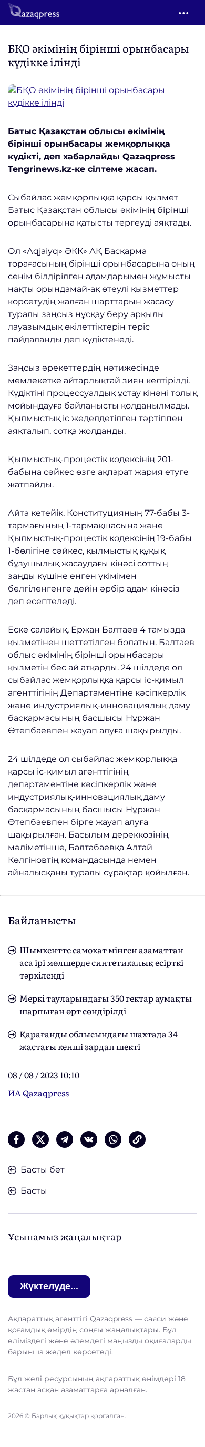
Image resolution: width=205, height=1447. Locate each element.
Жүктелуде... (49, 1286)
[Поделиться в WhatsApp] (113, 1139)
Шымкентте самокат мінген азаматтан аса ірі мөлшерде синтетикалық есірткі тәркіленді (101, 962)
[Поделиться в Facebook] (16, 1139)
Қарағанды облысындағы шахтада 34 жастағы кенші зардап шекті (98, 1040)
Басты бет (42, 1170)
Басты (33, 1191)
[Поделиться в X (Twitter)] (40, 1139)
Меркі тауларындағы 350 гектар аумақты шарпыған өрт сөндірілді (105, 1004)
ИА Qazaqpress (38, 1092)
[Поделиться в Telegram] (64, 1139)
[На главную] (33, 13)
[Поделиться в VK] (88, 1139)
